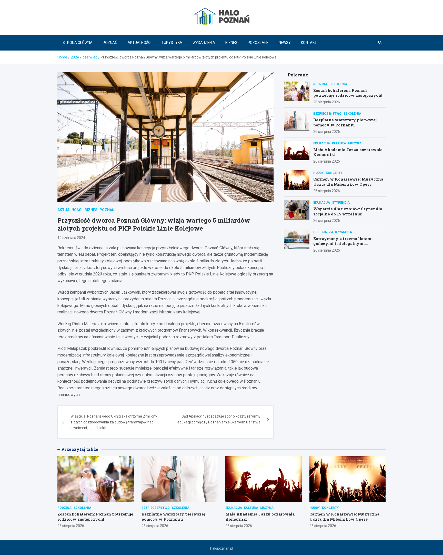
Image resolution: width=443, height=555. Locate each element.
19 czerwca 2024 (71, 238)
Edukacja (321, 143)
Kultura (339, 143)
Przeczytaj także (79, 449)
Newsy (285, 43)
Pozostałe (258, 43)
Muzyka (354, 143)
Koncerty (334, 172)
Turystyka (172, 43)
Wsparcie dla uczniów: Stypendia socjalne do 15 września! (347, 211)
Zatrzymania (340, 232)
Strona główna (78, 43)
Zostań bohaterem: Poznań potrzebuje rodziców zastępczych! (347, 92)
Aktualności (139, 43)
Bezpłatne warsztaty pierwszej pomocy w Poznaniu (345, 122)
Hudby (318, 172)
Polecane (298, 75)
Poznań (110, 43)
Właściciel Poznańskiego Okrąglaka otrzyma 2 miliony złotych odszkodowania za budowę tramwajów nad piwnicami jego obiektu (114, 422)
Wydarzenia (204, 43)
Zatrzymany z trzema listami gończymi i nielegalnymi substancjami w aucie (343, 243)
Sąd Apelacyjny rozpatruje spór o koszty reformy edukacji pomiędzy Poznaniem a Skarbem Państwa (218, 419)
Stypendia (341, 202)
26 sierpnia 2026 (326, 102)
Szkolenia (338, 84)
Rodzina (320, 84)
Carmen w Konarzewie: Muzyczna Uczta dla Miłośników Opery (348, 181)
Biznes (231, 43)
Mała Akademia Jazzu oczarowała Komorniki (347, 152)
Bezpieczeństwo (327, 113)
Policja (320, 232)
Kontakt (309, 43)
